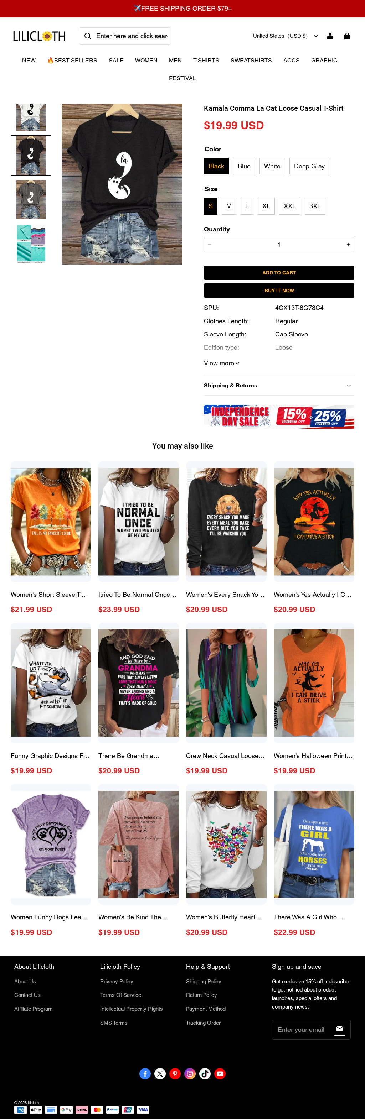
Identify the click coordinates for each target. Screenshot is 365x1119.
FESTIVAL (182, 78)
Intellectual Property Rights (131, 1009)
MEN (175, 60)
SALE (116, 60)
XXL (290, 206)
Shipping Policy (203, 981)
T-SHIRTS (206, 60)
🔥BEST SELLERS (72, 60)
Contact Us (27, 995)
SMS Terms (114, 1023)
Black (216, 166)
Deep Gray (309, 166)
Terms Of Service (120, 995)
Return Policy (201, 995)
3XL (315, 206)
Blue (244, 166)
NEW (29, 60)
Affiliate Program (33, 1009)
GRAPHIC (324, 60)
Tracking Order (203, 1023)
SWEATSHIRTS (251, 60)
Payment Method (206, 1009)
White (272, 166)
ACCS (291, 60)
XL (266, 206)
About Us (25, 981)
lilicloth (33, 1102)
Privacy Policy (116, 981)
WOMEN (146, 60)
